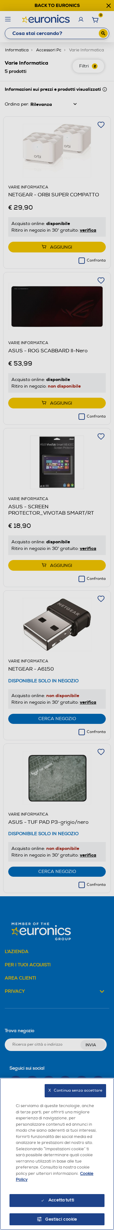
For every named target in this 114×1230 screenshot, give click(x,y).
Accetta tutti (61, 1200)
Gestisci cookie (61, 1219)
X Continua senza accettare (75, 1090)
